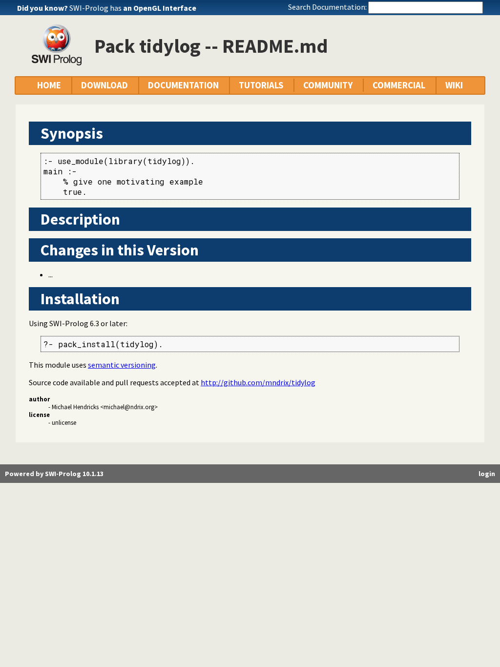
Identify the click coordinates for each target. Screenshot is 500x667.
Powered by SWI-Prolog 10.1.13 (54, 473)
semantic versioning (122, 365)
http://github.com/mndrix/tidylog (258, 382)
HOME (49, 85)
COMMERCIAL (399, 85)
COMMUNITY (328, 85)
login (487, 473)
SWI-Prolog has (132, 8)
